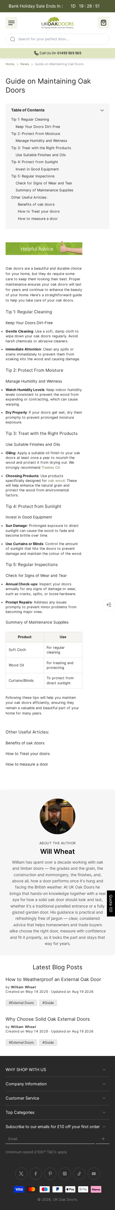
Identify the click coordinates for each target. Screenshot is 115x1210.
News (24, 64)
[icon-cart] (103, 23)
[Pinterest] (50, 1174)
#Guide (48, 1003)
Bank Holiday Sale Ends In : (54, 6)
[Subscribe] (102, 1139)
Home (10, 64)
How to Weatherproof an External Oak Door (53, 979)
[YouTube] (94, 1174)
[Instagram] (65, 1174)
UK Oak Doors (65, 1200)
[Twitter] (21, 1174)
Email (12, 1139)
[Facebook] (36, 1174)
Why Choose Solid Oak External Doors (48, 1019)
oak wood (56, 481)
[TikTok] (79, 1174)
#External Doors (21, 1003)
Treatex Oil (51, 467)
